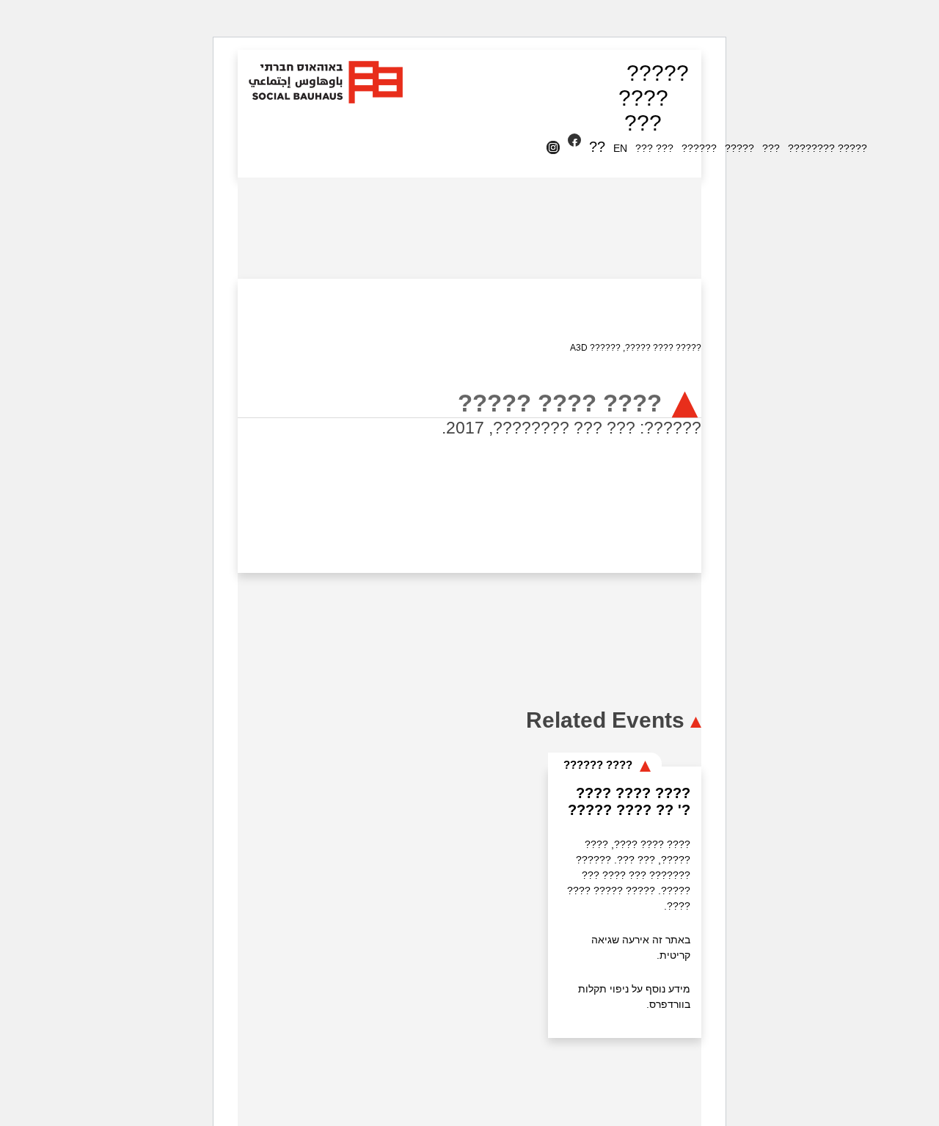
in (556, 148)
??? (643, 123)
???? (643, 98)
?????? (699, 148)
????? (657, 73)
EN (620, 148)
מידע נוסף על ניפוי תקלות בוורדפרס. (634, 996)
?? (597, 147)
